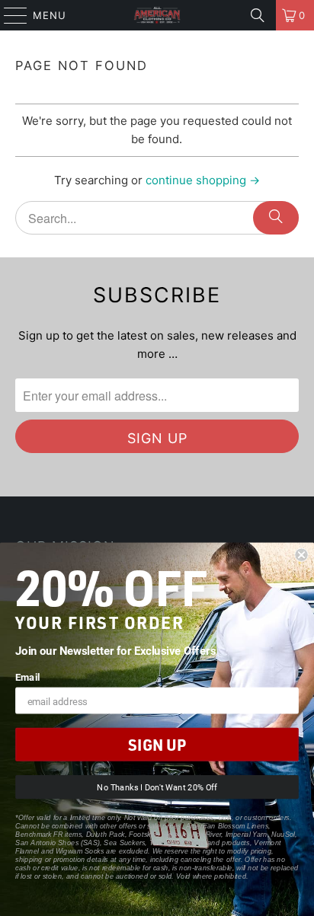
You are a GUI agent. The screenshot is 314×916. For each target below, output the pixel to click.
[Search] (257, 15)
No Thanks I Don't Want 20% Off (156, 787)
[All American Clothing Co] (157, 15)
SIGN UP (156, 745)
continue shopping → (203, 180)
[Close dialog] (301, 555)
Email (27, 676)
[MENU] (8, 15)
